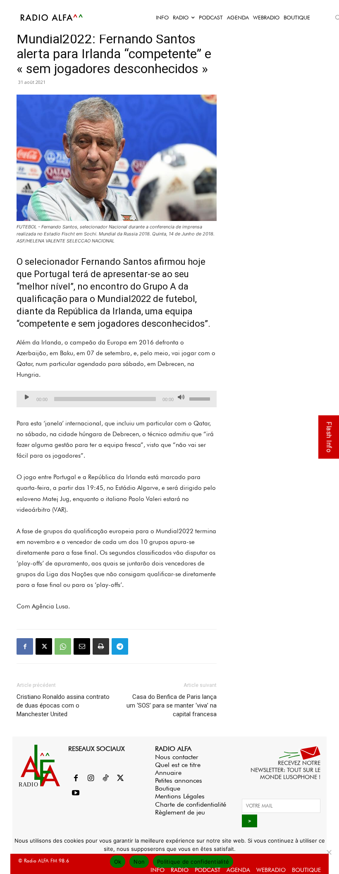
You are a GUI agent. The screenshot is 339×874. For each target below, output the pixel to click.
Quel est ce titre (178, 765)
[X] (44, 646)
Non (139, 861)
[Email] (82, 646)
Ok (118, 861)
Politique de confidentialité (193, 861)
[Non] (329, 852)
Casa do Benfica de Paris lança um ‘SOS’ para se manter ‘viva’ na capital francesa (172, 705)
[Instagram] (90, 778)
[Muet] (181, 397)
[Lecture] (27, 397)
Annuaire (168, 773)
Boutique (167, 788)
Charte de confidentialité (190, 804)
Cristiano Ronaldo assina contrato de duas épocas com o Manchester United (63, 705)
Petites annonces (178, 780)
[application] (117, 399)
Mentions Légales (180, 796)
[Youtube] (75, 793)
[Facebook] (25, 646)
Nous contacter (176, 757)
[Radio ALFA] (52, 17)
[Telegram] (120, 646)
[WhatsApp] (63, 646)
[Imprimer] (101, 646)
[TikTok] (105, 778)
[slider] (200, 398)
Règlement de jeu (180, 812)
